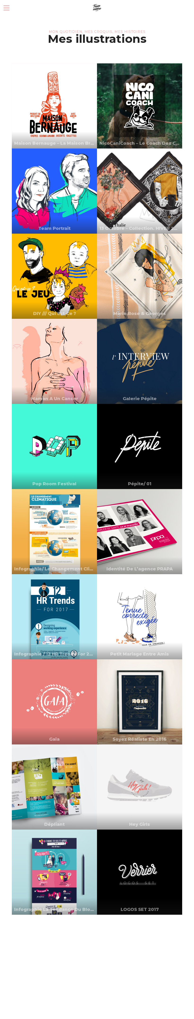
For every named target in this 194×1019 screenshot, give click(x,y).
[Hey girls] (139, 787)
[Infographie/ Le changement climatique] (54, 531)
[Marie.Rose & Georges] (139, 276)
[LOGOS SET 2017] (139, 872)
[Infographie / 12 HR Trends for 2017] (54, 616)
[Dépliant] (54, 787)
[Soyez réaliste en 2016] (139, 701)
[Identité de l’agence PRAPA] (139, 531)
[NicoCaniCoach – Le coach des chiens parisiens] (139, 106)
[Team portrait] (54, 191)
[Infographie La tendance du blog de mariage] (54, 872)
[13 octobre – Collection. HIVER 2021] (139, 191)
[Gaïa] (54, 701)
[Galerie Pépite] (139, 361)
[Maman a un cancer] (54, 361)
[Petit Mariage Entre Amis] (139, 616)
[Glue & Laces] (54, 957)
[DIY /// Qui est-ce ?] (54, 276)
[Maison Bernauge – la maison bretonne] (54, 106)
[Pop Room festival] (54, 446)
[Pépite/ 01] (139, 446)
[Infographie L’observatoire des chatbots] (139, 957)
